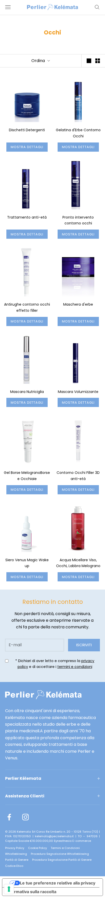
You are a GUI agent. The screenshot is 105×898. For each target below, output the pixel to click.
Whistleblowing (16, 854)
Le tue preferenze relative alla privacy (57, 882)
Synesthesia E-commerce (72, 841)
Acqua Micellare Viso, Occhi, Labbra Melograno (78, 563)
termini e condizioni (74, 666)
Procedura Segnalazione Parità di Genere (61, 860)
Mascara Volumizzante (78, 391)
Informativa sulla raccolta (31, 891)
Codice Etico (14, 866)
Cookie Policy (37, 848)
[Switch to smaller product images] (97, 60)
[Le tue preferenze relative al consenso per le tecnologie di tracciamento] (9, 889)
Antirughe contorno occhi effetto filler (27, 307)
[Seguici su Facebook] (9, 817)
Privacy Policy (14, 848)
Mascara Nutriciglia (27, 391)
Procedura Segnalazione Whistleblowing (60, 854)
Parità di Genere (16, 860)
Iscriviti (84, 645)
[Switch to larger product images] (89, 60)
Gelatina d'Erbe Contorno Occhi (78, 133)
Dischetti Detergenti (27, 130)
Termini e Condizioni (65, 848)
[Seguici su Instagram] (25, 817)
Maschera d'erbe (78, 304)
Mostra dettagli (27, 147)
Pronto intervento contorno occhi (78, 220)
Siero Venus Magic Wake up (27, 563)
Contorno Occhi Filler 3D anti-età (78, 475)
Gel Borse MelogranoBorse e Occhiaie (27, 475)
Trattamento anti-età (27, 217)
